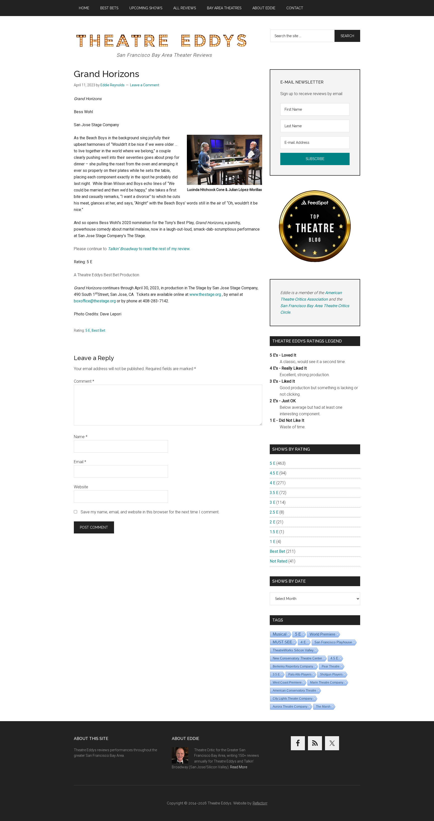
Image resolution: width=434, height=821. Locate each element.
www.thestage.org (205, 294)
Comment (84, 381)
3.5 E (274, 492)
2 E (272, 522)
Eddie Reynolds (112, 85)
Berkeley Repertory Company (293, 666)
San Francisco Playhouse (333, 642)
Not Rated (278, 561)
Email (80, 461)
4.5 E (274, 473)
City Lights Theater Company (292, 698)
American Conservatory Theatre (294, 690)
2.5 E (274, 512)
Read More (238, 767)
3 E (272, 502)
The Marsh (323, 706)
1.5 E (274, 531)
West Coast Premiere (287, 682)
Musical (280, 634)
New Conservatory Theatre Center (297, 658)
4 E (272, 483)
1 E (272, 541)
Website (81, 487)
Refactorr (260, 803)
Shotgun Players (331, 674)
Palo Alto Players (299, 674)
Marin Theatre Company (326, 682)
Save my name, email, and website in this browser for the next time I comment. (150, 512)
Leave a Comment (144, 85)
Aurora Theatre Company (290, 706)
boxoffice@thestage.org (95, 301)
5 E (87, 330)
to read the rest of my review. (149, 248)
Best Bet (98, 330)
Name (80, 436)
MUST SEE (282, 642)
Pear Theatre (331, 666)
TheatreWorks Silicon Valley (293, 650)
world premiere (322, 634)
